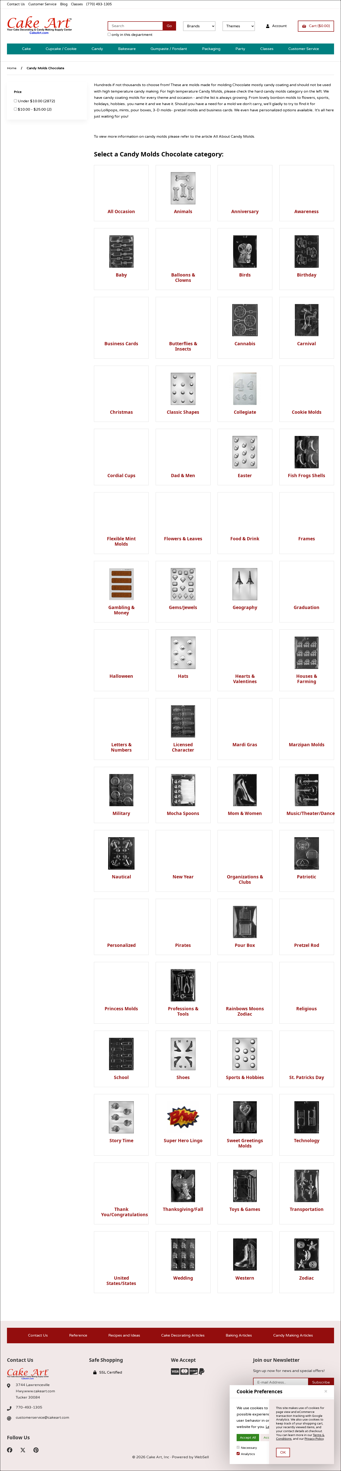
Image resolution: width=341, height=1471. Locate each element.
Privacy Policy (314, 1439)
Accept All (248, 1438)
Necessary (249, 1448)
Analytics (248, 1454)
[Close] (326, 1391)
